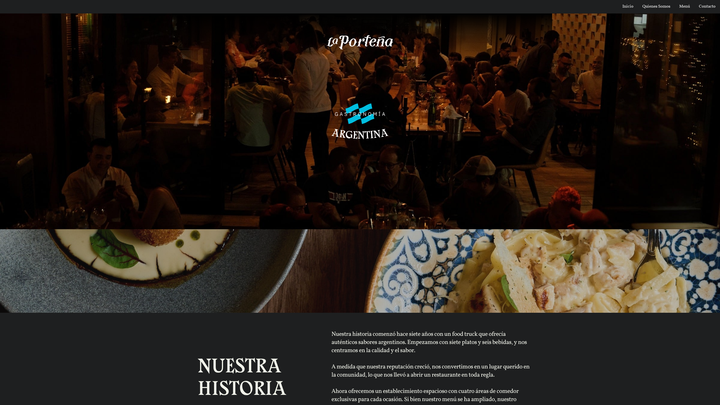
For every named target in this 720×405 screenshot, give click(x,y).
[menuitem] (627, 6)
